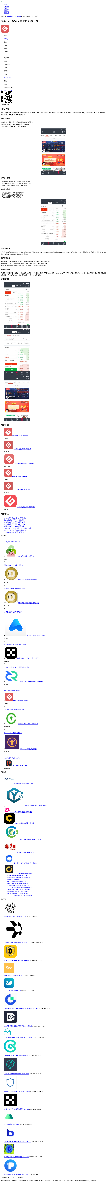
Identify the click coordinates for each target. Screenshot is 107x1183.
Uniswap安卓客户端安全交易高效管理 (21, 812)
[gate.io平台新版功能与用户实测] (10, 507)
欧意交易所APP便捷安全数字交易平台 (28, 658)
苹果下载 (9, 90)
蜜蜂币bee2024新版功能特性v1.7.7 (14, 975)
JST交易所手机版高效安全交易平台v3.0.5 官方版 (18, 1038)
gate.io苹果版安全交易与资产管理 (24, 463)
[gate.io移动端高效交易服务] (9, 700)
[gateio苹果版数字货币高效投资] (8, 449)
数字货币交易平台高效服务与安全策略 (25, 863)
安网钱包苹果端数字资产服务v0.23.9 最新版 (17, 1091)
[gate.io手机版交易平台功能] (8, 435)
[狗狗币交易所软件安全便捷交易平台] (11, 603)
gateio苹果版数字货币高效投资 (22, 449)
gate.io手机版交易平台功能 (20, 435)
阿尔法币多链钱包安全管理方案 (16, 881)
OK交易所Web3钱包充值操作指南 (14, 532)
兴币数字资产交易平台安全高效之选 (18, 885)
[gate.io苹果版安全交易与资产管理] (9, 463)
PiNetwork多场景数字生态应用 (28, 749)
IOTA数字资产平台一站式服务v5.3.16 (15, 917)
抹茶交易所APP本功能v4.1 (12, 1124)
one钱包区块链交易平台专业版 (26, 852)
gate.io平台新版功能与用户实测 (26, 507)
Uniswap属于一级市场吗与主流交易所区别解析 (18, 528)
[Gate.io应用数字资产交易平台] (8, 489)
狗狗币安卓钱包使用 (13, 879)
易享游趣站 (10, 16)
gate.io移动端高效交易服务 (21, 700)
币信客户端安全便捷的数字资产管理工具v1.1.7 (17, 1142)
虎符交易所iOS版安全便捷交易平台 (17, 894)
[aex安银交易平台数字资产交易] (15, 635)
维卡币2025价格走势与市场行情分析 (14, 522)
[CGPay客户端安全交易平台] (11, 556)
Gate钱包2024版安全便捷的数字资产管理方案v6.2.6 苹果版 (21, 1008)
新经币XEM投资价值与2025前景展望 (15, 530)
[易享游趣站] (1, 1)
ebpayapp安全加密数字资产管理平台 (36, 805)
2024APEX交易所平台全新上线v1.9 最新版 (16, 960)
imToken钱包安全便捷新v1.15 (12, 991)
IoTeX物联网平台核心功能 (20, 766)
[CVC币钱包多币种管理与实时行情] (11, 724)
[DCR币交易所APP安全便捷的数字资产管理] (11, 681)
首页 (5, 5)
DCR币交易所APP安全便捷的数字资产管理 (30, 681)
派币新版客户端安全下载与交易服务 (18, 891)
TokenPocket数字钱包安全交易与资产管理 (19, 896)
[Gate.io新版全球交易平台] (8, 476)
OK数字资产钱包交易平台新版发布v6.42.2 (16, 1109)
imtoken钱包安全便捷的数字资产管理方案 (19, 887)
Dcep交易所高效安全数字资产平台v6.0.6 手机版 (18, 1026)
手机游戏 (6, 7)
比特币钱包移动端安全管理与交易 (17, 875)
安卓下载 (3, 90)
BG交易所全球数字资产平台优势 (23, 873)
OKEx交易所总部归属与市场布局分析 (15, 518)
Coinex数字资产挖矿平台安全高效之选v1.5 (16, 1055)
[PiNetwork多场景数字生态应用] (12, 749)
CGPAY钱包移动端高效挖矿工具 (24, 783)
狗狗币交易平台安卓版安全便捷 (27, 579)
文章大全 (6, 13)
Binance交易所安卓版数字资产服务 (25, 823)
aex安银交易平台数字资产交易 (36, 635)
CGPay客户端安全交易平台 (26, 556)
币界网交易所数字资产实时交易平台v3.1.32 (16, 1074)
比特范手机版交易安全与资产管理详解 (18, 877)
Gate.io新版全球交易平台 (19, 476)
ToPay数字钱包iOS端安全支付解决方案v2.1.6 (17, 1174)
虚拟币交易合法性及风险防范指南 (14, 526)
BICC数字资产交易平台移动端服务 (17, 883)
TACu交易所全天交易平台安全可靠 (30, 839)
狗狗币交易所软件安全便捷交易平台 (28, 603)
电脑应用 (6, 11)
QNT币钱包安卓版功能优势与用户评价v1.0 (16, 943)
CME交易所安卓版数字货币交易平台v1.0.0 (16, 1157)
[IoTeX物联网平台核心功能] (9, 766)
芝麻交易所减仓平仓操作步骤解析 (14, 520)
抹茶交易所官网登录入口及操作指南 (14, 524)
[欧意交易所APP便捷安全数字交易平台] (11, 658)
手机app (6, 9)
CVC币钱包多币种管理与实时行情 (28, 724)
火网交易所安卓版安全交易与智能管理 (18, 889)
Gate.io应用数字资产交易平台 (21, 489)
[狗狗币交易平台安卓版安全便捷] (11, 579)
